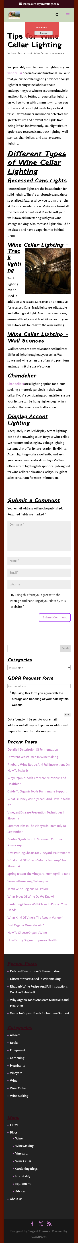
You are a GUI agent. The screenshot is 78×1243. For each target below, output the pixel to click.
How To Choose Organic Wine (27, 932)
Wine (13, 1080)
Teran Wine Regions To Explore (28, 889)
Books (14, 1042)
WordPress (38, 1237)
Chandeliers (15, 384)
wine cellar (14, 73)
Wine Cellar (41, 53)
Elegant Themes (39, 1231)
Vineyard (16, 1073)
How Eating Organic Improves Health (32, 940)
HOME (14, 1125)
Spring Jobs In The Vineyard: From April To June (38, 874)
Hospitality (17, 1065)
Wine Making (19, 1096)
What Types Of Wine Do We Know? (30, 896)
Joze (13, 53)
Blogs (13, 1132)
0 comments (57, 53)
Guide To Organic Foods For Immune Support (37, 791)
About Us (16, 1199)
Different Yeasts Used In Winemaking (32, 757)
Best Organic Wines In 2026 (25, 925)
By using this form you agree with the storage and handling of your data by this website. (38, 600)
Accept (43, 33)
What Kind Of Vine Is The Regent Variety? (35, 917)
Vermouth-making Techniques (27, 881)
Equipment (17, 1050)
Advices (15, 1035)
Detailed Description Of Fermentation (32, 749)
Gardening (17, 1058)
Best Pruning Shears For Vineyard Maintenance (38, 853)
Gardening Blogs (26, 1168)
